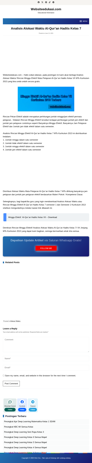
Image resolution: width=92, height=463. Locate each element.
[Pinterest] (46, 2)
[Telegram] (53, 2)
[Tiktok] (49, 2)
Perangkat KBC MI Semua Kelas (18, 427)
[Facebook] (38, 2)
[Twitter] (42, 2)
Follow (10, 409)
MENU (85, 21)
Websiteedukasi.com (46, 9)
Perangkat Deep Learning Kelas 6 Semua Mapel (25, 437)
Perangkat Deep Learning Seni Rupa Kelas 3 (24, 432)
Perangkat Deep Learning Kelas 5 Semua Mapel (25, 442)
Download (52, 217)
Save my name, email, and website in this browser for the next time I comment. (40, 375)
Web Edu (37, 458)
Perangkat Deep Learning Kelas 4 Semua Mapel (25, 447)
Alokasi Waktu (15, 321)
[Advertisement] (46, 55)
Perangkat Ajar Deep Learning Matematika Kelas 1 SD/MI (29, 421)
